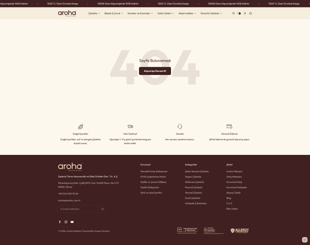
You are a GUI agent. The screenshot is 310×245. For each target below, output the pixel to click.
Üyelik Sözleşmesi (149, 187)
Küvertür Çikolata (210, 13)
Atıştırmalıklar (185, 13)
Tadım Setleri (164, 13)
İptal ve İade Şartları (151, 192)
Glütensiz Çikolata (194, 181)
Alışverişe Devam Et (155, 70)
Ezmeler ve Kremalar (139, 13)
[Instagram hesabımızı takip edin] (66, 222)
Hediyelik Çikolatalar (196, 203)
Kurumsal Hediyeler (236, 187)
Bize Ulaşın (232, 208)
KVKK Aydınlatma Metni (153, 176)
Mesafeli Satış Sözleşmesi (153, 171)
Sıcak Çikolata (192, 197)
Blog (228, 197)
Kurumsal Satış (234, 181)
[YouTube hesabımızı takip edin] (72, 222)
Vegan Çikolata (193, 176)
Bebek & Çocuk (112, 13)
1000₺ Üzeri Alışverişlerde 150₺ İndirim (106, 3)
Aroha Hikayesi (234, 171)
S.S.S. (229, 203)
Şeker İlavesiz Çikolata (197, 171)
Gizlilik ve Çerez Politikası (153, 181)
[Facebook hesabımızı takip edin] (59, 222)
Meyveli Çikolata (193, 187)
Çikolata (92, 13)
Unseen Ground (101, 231)
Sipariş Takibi (233, 192)
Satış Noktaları (234, 176)
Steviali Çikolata (193, 192)
